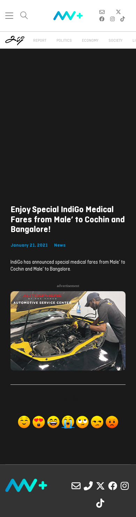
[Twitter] (100, 486)
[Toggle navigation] (9, 16)
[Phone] (88, 486)
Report (39, 41)
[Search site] (24, 16)
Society (115, 41)
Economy (90, 41)
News (60, 245)
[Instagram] (125, 486)
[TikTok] (100, 503)
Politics (64, 41)
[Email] (76, 486)
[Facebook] (113, 486)
